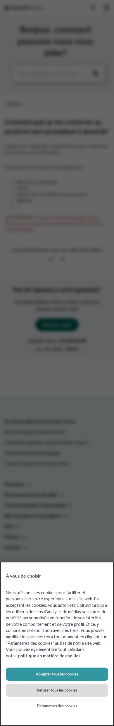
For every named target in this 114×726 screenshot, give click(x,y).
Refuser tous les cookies (57, 690)
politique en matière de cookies (49, 655)
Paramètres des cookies (57, 705)
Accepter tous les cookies (57, 674)
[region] (57, 644)
